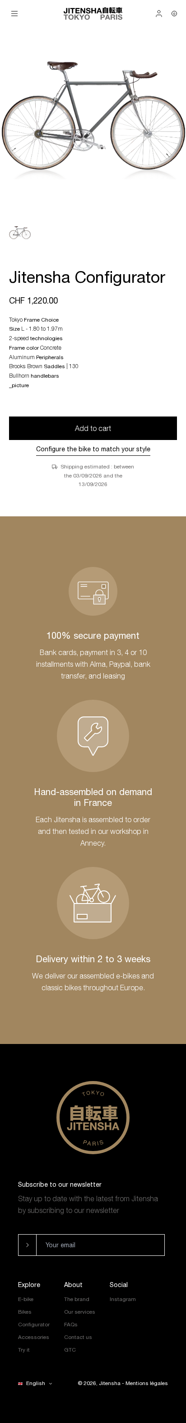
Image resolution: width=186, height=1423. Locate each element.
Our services (79, 1312)
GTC (70, 1350)
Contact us (78, 1337)
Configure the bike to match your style (93, 449)
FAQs (71, 1324)
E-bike (25, 1299)
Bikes (25, 1312)
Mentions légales (147, 1383)
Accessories (33, 1337)
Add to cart (93, 428)
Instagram (123, 1299)
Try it (24, 1350)
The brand (76, 1299)
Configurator (34, 1324)
